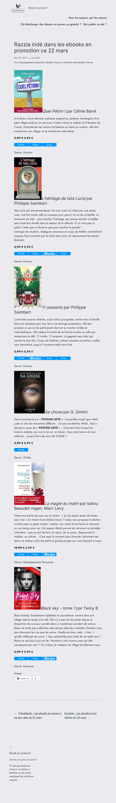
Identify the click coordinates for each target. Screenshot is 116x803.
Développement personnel (31, 62)
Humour (58, 62)
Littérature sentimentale (73, 62)
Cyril (37, 57)
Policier (89, 62)
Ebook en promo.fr (38, 7)
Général (49, 62)
